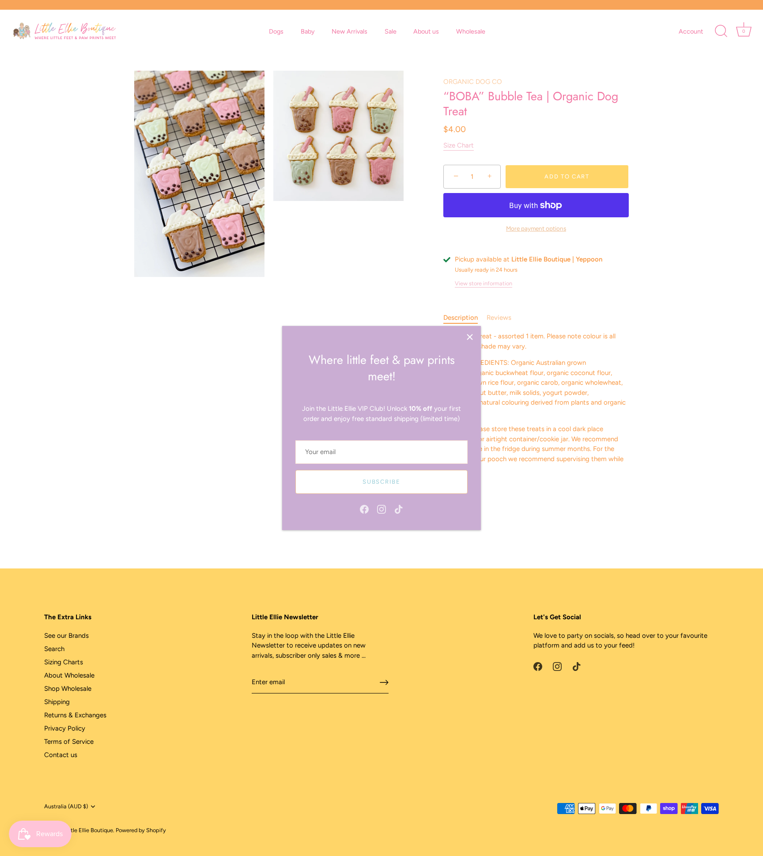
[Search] (721, 31)
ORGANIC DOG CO (472, 82)
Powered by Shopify (141, 830)
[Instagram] (381, 508)
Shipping (57, 702)
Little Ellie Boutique (88, 830)
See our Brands (66, 636)
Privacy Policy (64, 728)
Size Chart (458, 145)
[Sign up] (384, 682)
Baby (308, 31)
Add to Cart (566, 176)
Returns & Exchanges (75, 715)
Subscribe (381, 481)
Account (691, 31)
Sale (391, 31)
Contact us (60, 755)
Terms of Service (69, 742)
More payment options (536, 228)
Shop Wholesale (67, 689)
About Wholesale (69, 675)
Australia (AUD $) (66, 806)
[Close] (470, 337)
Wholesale (470, 31)
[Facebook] (364, 508)
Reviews (499, 318)
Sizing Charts (63, 662)
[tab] (465, 318)
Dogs (276, 31)
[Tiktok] (398, 508)
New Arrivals (349, 31)
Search (54, 649)
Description (460, 318)
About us (426, 31)
